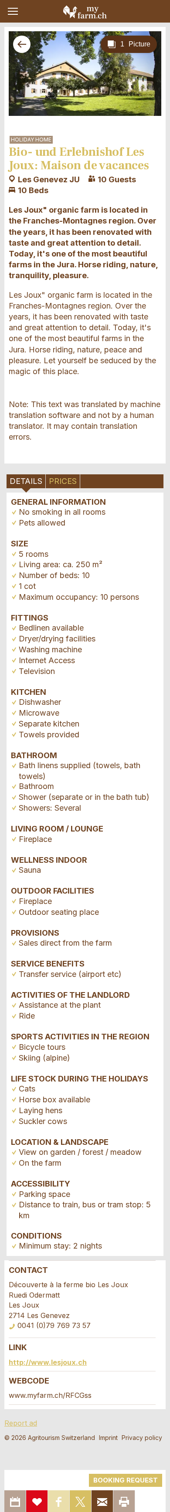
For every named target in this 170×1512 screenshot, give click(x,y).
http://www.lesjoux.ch (48, 1362)
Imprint (108, 1437)
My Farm (85, 11)
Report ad (20, 1423)
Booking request (125, 1480)
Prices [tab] (63, 481)
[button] (13, 11)
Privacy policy (142, 1437)
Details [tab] (26, 481)
